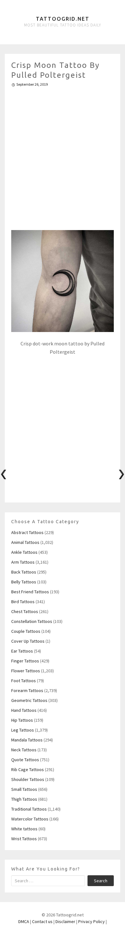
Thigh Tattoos (24, 799)
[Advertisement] (62, 156)
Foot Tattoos (23, 680)
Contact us (42, 921)
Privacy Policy (91, 921)
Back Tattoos (23, 572)
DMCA (23, 921)
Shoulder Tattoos (27, 779)
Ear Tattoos (22, 651)
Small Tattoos (24, 789)
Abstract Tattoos (27, 532)
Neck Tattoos (24, 750)
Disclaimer (65, 921)
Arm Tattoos (23, 562)
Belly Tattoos (23, 582)
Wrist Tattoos (24, 838)
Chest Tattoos (24, 611)
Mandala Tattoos (27, 740)
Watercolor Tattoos (29, 819)
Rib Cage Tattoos (27, 769)
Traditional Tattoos (29, 809)
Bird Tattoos (23, 601)
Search (100, 881)
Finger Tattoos (25, 661)
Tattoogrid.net (62, 19)
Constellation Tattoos (31, 621)
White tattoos (24, 829)
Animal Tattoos (25, 542)
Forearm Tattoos (27, 690)
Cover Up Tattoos (28, 641)
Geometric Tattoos (29, 700)
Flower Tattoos (25, 671)
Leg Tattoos (22, 730)
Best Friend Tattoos (30, 592)
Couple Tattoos (25, 631)
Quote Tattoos (25, 759)
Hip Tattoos (22, 720)
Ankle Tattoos (24, 552)
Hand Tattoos (24, 710)
